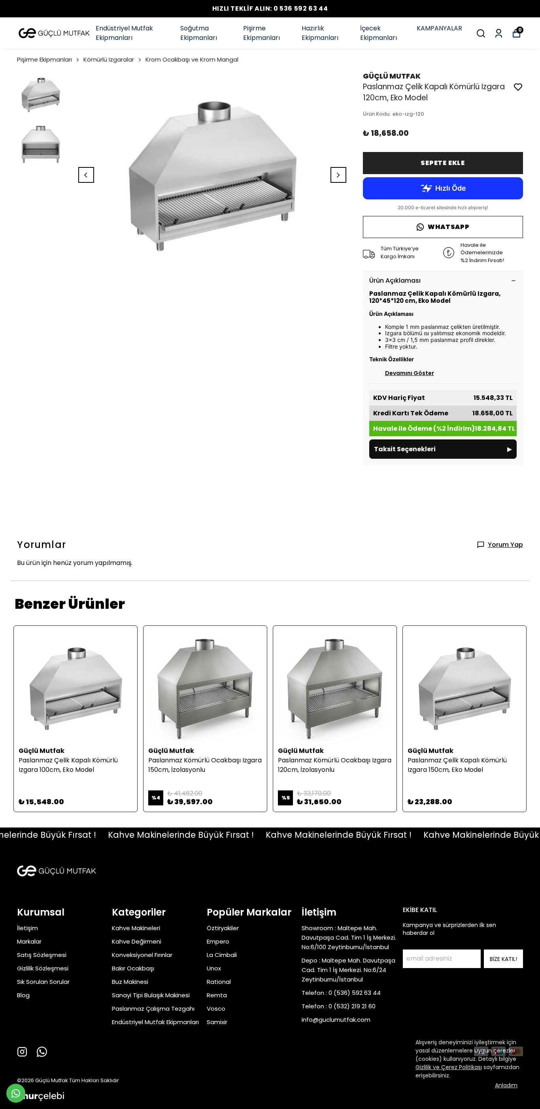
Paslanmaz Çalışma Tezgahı (153, 1008)
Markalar (29, 941)
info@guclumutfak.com (336, 1019)
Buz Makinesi (130, 982)
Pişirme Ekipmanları (261, 33)
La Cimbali (222, 955)
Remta (217, 995)
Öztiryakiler (223, 928)
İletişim (27, 928)
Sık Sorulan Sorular (43, 982)
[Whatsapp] (42, 1052)
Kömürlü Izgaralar (108, 59)
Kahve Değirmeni (136, 941)
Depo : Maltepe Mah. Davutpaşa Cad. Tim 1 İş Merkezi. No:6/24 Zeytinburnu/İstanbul (348, 969)
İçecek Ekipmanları (378, 33)
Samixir (217, 1022)
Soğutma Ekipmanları (198, 33)
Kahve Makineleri (136, 928)
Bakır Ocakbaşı (133, 968)
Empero (218, 941)
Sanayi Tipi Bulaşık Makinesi (151, 995)
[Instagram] (22, 1052)
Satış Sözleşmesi (41, 955)
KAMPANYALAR (439, 28)
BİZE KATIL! (503, 959)
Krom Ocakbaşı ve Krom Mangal (191, 59)
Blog (23, 995)
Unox (214, 968)
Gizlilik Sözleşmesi (42, 968)
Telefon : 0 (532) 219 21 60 (339, 1006)
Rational (219, 982)
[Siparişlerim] (499, 33)
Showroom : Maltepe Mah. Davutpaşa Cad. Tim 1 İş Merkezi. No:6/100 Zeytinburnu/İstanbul (349, 937)
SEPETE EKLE (443, 162)
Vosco (216, 1008)
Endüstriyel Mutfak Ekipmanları (124, 33)
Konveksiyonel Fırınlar (142, 955)
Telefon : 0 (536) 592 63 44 (341, 993)
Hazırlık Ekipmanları (320, 33)
